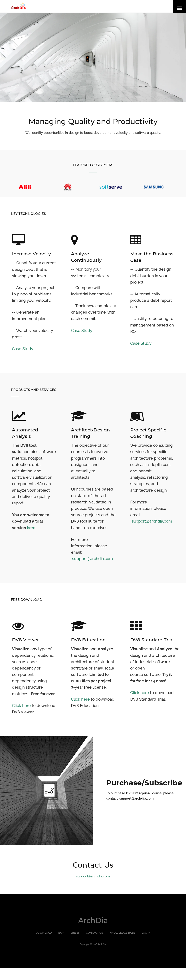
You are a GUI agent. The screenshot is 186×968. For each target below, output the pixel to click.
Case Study (22, 348)
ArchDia (93, 920)
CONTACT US (94, 932)
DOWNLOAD (43, 932)
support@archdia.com (92, 558)
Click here (21, 705)
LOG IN (146, 932)
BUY (61, 932)
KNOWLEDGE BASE (122, 932)
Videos (74, 932)
